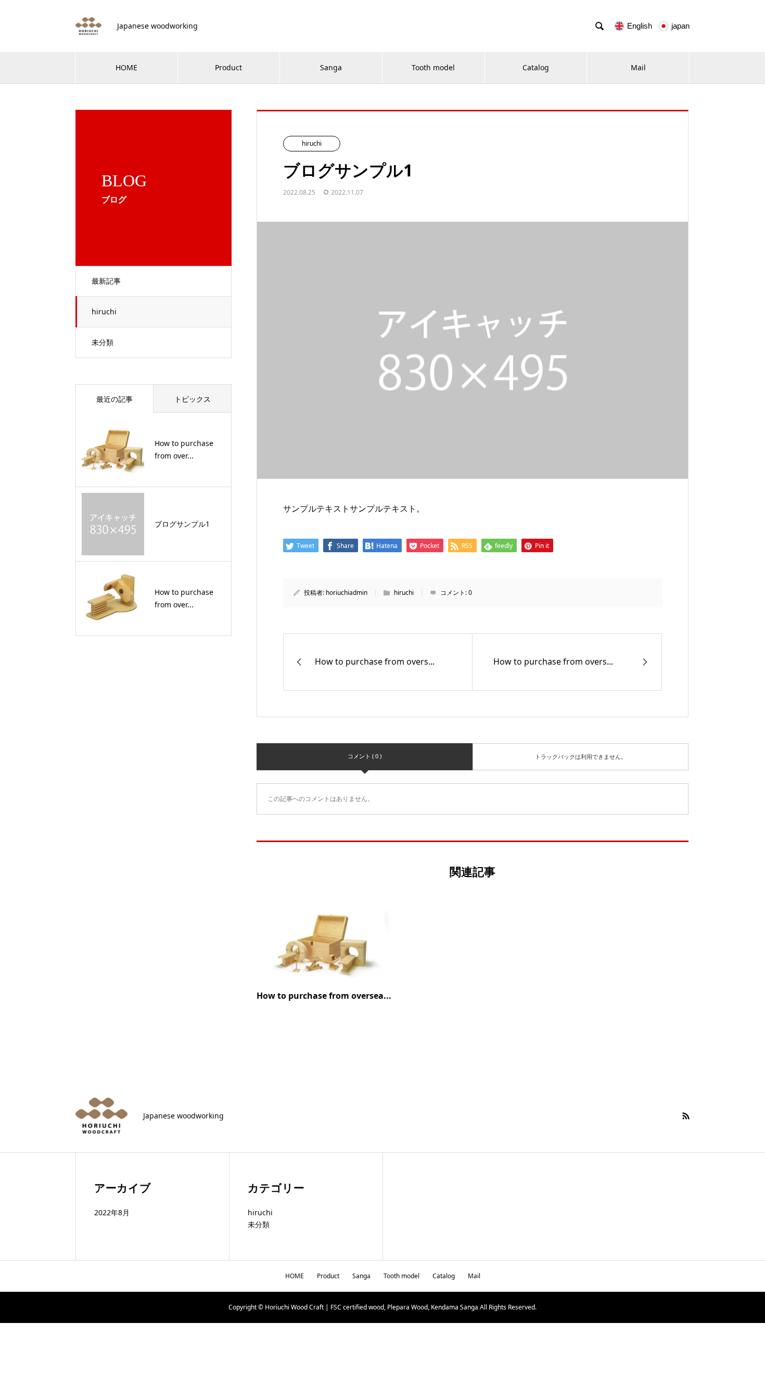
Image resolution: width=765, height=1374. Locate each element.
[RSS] (686, 1115)
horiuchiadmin (346, 592)
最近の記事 (114, 399)
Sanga (331, 67)
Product (228, 67)
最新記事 (106, 281)
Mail (638, 67)
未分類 (102, 342)
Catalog (535, 67)
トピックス (192, 399)
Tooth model (433, 67)
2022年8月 (112, 1212)
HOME (126, 67)
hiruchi (104, 311)
